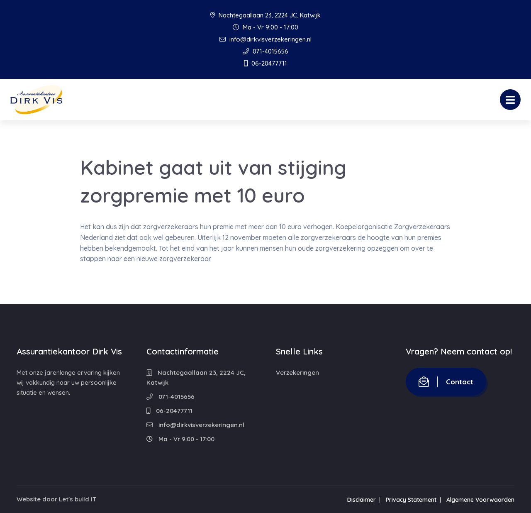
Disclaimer (361, 499)
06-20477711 (268, 63)
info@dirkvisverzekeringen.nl (270, 39)
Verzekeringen (297, 372)
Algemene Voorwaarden (480, 499)
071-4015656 (269, 51)
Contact (459, 381)
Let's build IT (77, 499)
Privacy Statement (411, 499)
